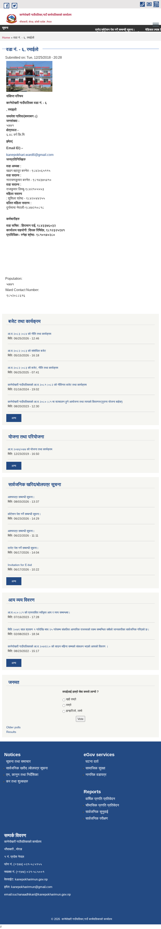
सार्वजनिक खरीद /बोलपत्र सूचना (27, 768)
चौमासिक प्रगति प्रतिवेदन (102, 805)
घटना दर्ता (92, 761)
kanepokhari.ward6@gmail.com (29, 155)
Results (11, 732)
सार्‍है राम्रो (71, 699)
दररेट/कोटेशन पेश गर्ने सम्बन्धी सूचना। (105, 29)
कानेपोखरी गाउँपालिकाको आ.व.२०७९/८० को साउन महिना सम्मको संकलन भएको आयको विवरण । (58, 646)
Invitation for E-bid (20, 565)
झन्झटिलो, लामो (74, 710)
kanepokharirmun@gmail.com (31, 887)
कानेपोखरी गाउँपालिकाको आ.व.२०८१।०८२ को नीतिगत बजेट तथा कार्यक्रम (47, 384)
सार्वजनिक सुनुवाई (97, 812)
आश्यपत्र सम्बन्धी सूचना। (21, 497)
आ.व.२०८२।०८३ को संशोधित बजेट (27, 350)
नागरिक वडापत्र (96, 775)
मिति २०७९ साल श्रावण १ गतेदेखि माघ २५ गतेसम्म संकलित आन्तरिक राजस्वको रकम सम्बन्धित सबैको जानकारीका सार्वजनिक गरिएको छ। (78, 629)
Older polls (13, 727)
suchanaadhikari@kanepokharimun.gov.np (41, 894)
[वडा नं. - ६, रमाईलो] (29, 76)
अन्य (14, 418)
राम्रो (68, 704)
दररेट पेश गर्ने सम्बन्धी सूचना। (23, 548)
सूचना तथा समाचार (18, 761)
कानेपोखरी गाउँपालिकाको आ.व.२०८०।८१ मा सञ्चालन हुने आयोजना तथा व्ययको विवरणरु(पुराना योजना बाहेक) (65, 401)
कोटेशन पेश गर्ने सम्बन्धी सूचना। (24, 514)
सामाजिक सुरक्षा (95, 768)
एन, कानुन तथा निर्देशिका (22, 775)
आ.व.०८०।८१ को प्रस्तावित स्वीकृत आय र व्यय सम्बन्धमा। (39, 612)
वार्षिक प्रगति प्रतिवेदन (100, 799)
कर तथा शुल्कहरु (17, 781)
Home (6, 37)
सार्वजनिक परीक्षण (97, 818)
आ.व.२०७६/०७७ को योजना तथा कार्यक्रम (30, 449)
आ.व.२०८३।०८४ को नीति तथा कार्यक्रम (29, 333)
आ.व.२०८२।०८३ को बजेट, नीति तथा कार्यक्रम (33, 367)
